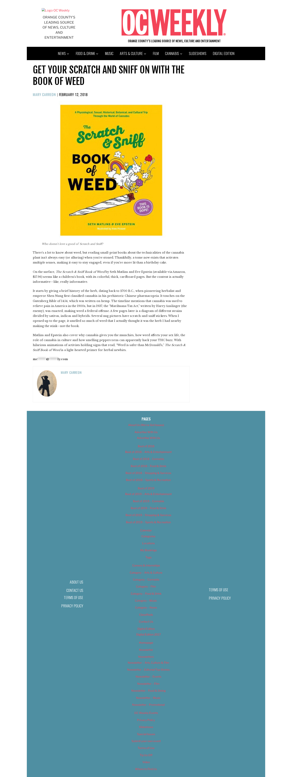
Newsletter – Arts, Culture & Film (148, 662)
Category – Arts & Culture (146, 572)
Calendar (146, 530)
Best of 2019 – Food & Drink (148, 508)
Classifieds (146, 614)
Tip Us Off (146, 755)
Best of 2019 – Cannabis (148, 501)
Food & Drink (85, 53)
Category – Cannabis (146, 579)
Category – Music (146, 600)
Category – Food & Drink (146, 593)
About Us (76, 582)
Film (156, 53)
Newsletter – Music (148, 697)
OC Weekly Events (146, 712)
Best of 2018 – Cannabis (148, 459)
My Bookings (148, 550)
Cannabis (172, 53)
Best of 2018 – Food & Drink (148, 466)
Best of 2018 (146, 446)
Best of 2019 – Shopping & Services (148, 515)
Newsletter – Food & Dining (148, 690)
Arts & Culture (131, 53)
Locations (148, 543)
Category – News (146, 607)
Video (146, 762)
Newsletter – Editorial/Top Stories (148, 669)
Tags (148, 557)
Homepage (146, 642)
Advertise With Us (146, 432)
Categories (148, 536)
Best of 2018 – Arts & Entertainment (148, 452)
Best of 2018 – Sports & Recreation (148, 480)
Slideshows (197, 53)
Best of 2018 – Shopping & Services (148, 473)
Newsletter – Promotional (148, 704)
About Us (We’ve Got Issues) (146, 425)
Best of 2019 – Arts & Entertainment (148, 494)
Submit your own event (146, 741)
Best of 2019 (146, 488)
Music (109, 53)
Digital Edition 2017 (148, 634)
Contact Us (74, 590)
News (62, 53)
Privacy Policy (72, 605)
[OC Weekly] (56, 10)
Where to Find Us (146, 769)
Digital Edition (223, 53)
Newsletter (146, 649)
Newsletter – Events (148, 676)
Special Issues (146, 734)
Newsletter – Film (148, 683)
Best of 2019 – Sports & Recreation (148, 522)
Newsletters (146, 656)
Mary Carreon (44, 94)
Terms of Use (73, 597)
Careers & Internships (146, 565)
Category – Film (146, 586)
